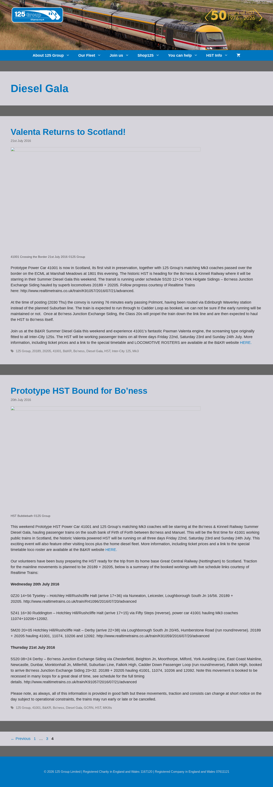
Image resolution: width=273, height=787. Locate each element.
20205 (46, 351)
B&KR (67, 351)
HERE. (246, 342)
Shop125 (146, 55)
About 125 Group (48, 55)
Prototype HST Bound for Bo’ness (79, 390)
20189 (36, 351)
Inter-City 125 (121, 351)
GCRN (88, 707)
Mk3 (135, 351)
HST (107, 351)
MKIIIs (107, 707)
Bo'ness (79, 351)
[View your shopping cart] (238, 55)
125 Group (23, 351)
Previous (20, 739)
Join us (116, 55)
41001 (57, 351)
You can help (180, 55)
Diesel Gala (94, 351)
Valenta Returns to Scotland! (68, 132)
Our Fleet (86, 55)
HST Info (214, 55)
